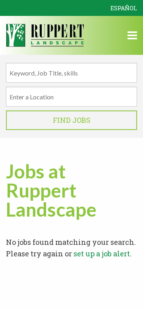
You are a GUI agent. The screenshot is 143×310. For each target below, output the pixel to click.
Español (123, 8)
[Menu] (132, 36)
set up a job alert (101, 253)
